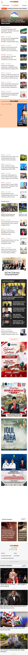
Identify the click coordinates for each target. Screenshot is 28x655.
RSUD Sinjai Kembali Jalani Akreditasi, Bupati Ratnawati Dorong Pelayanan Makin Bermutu (8, 251)
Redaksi (3, 553)
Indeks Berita (14, 339)
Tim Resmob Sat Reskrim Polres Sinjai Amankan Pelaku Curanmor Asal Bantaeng (19, 310)
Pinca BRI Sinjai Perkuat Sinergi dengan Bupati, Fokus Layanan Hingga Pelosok (9, 223)
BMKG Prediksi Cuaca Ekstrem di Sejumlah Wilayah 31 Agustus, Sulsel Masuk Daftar (13, 22)
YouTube (16, 551)
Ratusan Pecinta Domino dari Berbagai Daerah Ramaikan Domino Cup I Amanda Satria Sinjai (9, 49)
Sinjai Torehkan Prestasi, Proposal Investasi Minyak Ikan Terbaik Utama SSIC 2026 (9, 167)
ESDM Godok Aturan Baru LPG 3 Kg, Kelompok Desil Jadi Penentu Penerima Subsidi (9, 158)
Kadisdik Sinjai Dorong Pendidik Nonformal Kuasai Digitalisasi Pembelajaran (10, 95)
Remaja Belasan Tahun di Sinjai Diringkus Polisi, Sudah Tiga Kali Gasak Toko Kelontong (19, 303)
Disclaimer (16, 555)
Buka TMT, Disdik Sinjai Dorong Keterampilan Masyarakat (12, 274)
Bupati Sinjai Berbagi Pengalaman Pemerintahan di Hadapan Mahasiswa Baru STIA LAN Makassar (9, 333)
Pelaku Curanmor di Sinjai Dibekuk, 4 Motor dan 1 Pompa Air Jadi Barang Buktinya (19, 322)
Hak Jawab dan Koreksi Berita (7, 558)
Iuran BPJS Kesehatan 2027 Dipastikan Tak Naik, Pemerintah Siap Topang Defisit (10, 31)
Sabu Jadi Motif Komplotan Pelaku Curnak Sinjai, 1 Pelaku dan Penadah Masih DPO (19, 316)
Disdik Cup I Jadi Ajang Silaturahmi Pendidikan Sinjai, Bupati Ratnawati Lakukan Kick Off (9, 67)
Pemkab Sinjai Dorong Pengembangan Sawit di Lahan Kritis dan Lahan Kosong (9, 195)
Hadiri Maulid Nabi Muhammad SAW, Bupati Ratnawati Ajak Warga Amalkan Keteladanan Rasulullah (9, 85)
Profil (15, 553)
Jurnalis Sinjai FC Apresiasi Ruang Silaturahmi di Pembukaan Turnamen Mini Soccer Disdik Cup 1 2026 (8, 58)
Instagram (12, 551)
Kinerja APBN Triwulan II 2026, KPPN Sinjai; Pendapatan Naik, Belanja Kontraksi (9, 186)
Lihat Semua (23, 201)
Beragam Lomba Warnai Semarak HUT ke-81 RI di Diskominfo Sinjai (8, 232)
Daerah (2, 212)
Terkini (16, 5)
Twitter (14, 551)
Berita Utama (6, 5)
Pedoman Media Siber (6, 555)
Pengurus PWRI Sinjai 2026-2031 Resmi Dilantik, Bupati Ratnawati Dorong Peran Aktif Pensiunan (10, 76)
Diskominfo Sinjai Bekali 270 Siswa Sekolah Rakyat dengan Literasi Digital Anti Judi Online (9, 177)
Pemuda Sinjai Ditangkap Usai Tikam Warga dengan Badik (13, 298)
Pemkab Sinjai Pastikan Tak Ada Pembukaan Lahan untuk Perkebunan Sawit (10, 242)
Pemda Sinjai (4, 104)
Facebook (10, 551)
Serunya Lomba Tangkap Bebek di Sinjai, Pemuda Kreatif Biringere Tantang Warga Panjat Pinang (10, 40)
